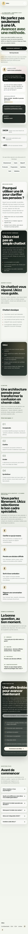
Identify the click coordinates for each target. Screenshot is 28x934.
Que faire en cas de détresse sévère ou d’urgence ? (11, 836)
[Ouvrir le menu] (24, 3)
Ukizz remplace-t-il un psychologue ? (9, 789)
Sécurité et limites (14, 910)
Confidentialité (5, 926)
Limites (20, 926)
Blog (21, 910)
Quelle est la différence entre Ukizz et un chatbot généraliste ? (13, 796)
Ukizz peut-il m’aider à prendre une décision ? (13, 803)
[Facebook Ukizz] (2, 930)
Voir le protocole (14, 53)
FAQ (7, 910)
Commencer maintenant (14, 48)
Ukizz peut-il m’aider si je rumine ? (12, 810)
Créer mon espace (7, 418)
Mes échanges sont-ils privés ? (11, 829)
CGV (15, 926)
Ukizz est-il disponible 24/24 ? (11, 816)
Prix (4, 910)
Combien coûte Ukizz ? (9, 821)
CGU (12, 926)
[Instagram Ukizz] (24, 926)
